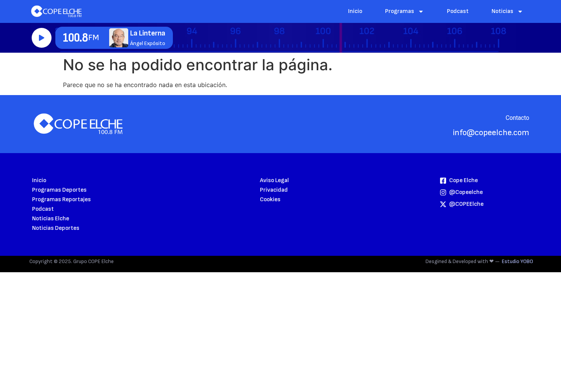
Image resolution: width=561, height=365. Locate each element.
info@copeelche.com (491, 133)
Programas (399, 11)
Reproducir (42, 38)
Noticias (502, 11)
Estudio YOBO (517, 261)
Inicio (355, 11)
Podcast (458, 11)
